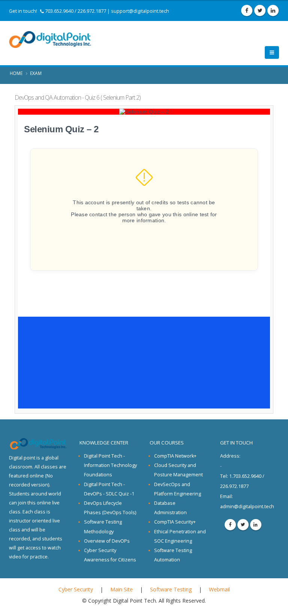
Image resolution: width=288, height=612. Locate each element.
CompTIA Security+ (175, 522)
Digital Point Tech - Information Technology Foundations (110, 465)
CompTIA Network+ (175, 456)
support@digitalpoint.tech (140, 11)
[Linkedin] (273, 10)
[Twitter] (260, 10)
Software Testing (171, 589)
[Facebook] (246, 10)
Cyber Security (75, 589)
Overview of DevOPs (107, 541)
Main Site (121, 589)
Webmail (219, 589)
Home (16, 73)
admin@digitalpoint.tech (247, 506)
